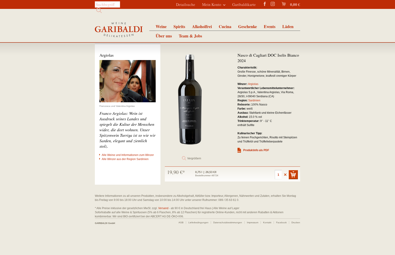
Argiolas (253, 84)
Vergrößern (194, 158)
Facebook (281, 222)
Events (269, 26)
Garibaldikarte (244, 4)
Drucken (295, 222)
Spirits (179, 26)
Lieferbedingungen (198, 222)
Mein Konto (211, 4)
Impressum (252, 222)
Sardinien (254, 100)
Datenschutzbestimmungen (227, 222)
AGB (181, 222)
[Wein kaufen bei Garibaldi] (119, 30)
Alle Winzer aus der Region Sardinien (125, 159)
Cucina (225, 26)
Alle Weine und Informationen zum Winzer (128, 155)
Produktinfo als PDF (256, 150)
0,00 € (294, 4)
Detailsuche (185, 4)
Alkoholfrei (202, 26)
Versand (163, 208)
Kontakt (267, 222)
